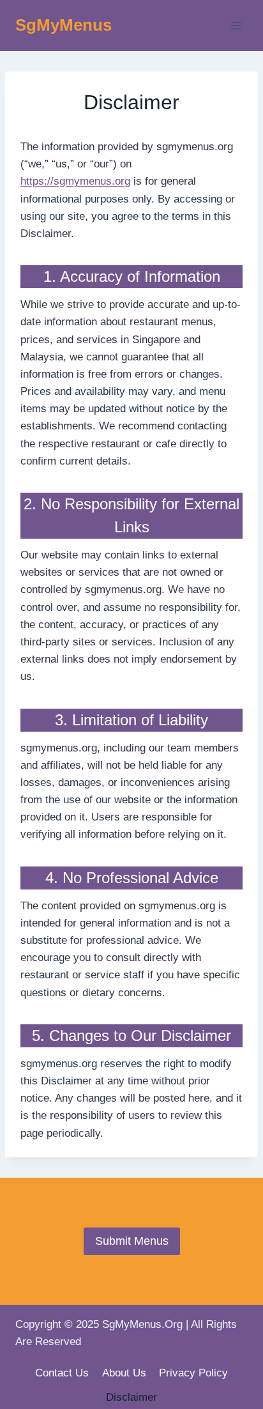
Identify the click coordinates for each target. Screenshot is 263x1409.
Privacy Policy (193, 1373)
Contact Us (62, 1373)
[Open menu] (236, 25)
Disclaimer (131, 1397)
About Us (124, 1373)
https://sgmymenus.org (75, 181)
